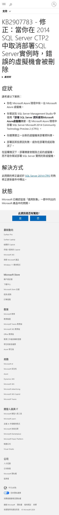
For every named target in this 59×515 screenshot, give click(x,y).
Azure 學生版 (9, 349)
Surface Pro (8, 234)
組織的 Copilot (9, 244)
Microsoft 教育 (9, 314)
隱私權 (19, 504)
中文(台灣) (12, 487)
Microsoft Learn (10, 419)
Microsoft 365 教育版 (12, 329)
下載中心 (7, 284)
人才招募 (7, 463)
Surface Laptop (9, 239)
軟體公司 (7, 444)
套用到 (7, 76)
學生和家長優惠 (10, 344)
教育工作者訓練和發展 (12, 339)
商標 (35, 504)
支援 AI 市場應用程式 (12, 424)
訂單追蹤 (7, 299)
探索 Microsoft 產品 (11, 260)
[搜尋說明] (11, 4)
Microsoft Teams (10, 399)
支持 (5, 11)
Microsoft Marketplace (12, 434)
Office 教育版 (9, 334)
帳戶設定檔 (8, 279)
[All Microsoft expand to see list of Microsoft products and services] (4, 4)
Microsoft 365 (9, 254)
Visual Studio (9, 449)
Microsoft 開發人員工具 (13, 413)
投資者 (6, 478)
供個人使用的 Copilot (12, 249)
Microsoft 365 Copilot (12, 394)
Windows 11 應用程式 (12, 265)
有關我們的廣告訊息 (11, 509)
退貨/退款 (7, 294)
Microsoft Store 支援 (12, 289)
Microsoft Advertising (12, 389)
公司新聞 (7, 468)
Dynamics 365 (9, 379)
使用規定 (27, 504)
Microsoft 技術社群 (11, 429)
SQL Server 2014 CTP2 (37, 175)
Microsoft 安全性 (10, 369)
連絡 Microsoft (9, 504)
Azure (6, 374)
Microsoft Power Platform (13, 439)
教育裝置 (7, 319)
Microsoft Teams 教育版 (13, 324)
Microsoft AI (8, 364)
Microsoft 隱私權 (10, 473)
